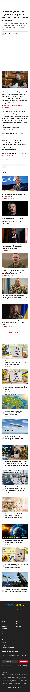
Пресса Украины (14, 103)
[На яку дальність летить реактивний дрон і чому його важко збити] (15, 426)
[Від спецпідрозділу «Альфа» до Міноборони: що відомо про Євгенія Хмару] (15, 311)
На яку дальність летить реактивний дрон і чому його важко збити (14, 438)
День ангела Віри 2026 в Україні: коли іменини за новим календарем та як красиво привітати (16, 516)
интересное (5, 164)
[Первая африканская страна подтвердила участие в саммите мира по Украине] (15, 79)
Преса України (14, 675)
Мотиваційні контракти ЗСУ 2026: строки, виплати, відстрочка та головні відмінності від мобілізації (16, 463)
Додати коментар (15, 332)
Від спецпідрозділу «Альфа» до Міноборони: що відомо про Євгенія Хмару (13, 322)
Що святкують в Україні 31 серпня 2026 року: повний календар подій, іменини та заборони (16, 362)
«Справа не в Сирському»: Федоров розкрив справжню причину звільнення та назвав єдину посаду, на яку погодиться (15, 220)
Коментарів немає (7, 36)
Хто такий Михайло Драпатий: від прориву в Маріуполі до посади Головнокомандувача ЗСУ (13, 272)
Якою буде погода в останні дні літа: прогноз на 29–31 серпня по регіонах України (16, 412)
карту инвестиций (8, 155)
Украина (4, 167)
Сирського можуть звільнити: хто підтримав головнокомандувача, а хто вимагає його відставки (14, 297)
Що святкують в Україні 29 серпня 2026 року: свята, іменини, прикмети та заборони (16, 566)
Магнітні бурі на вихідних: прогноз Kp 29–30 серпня (14, 541)
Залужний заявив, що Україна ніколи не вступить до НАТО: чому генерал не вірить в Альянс (15, 194)
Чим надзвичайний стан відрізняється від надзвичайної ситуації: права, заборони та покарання (15, 489)
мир (11, 164)
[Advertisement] (15, 53)
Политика (22, 33)
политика (16, 164)
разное (23, 164)
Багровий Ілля (8, 33)
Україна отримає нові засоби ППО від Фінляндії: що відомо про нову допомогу (16, 591)
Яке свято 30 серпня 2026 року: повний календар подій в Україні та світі (16, 387)
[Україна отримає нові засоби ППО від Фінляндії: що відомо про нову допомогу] (15, 579)
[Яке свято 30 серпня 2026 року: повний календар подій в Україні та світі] (15, 376)
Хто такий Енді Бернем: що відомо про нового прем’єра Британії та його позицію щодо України (14, 246)
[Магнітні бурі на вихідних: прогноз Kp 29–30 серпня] (15, 531)
